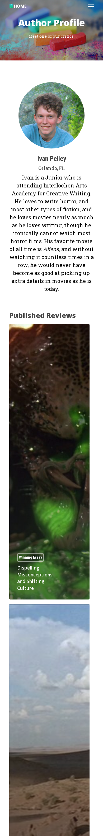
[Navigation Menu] (91, 6)
